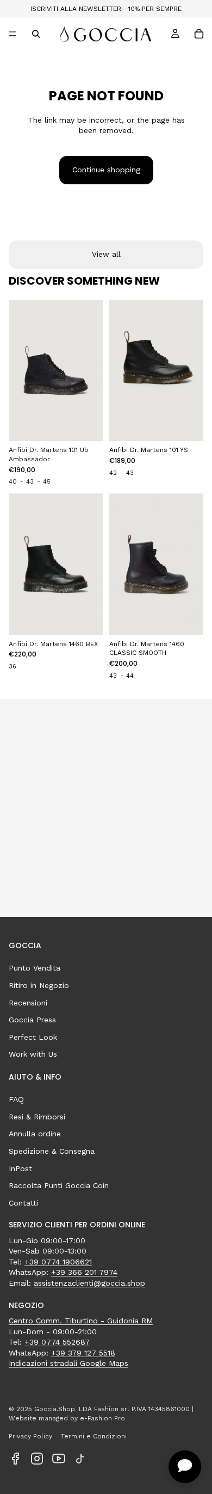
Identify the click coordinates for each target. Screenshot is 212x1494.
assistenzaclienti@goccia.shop (89, 1283)
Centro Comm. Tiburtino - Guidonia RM (81, 1320)
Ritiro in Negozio (39, 985)
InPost (20, 1168)
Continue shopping (106, 169)
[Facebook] (15, 1458)
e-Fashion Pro (102, 1418)
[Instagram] (36, 1458)
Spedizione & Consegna (52, 1151)
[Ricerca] (36, 34)
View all (106, 254)
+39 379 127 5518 (83, 1352)
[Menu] (12, 33)
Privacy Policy (30, 1436)
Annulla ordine (35, 1133)
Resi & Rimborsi (37, 1116)
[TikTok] (80, 1458)
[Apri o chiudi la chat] (185, 1466)
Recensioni (28, 1002)
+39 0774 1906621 (58, 1261)
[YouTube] (58, 1458)
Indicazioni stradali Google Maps (68, 1363)
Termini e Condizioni (94, 1436)
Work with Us (33, 1054)
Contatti (23, 1202)
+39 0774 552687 (57, 1342)
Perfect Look (33, 1037)
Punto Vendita (34, 967)
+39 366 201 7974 (84, 1272)
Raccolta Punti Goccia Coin (59, 1185)
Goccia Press (32, 1019)
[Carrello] (199, 34)
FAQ (16, 1099)
